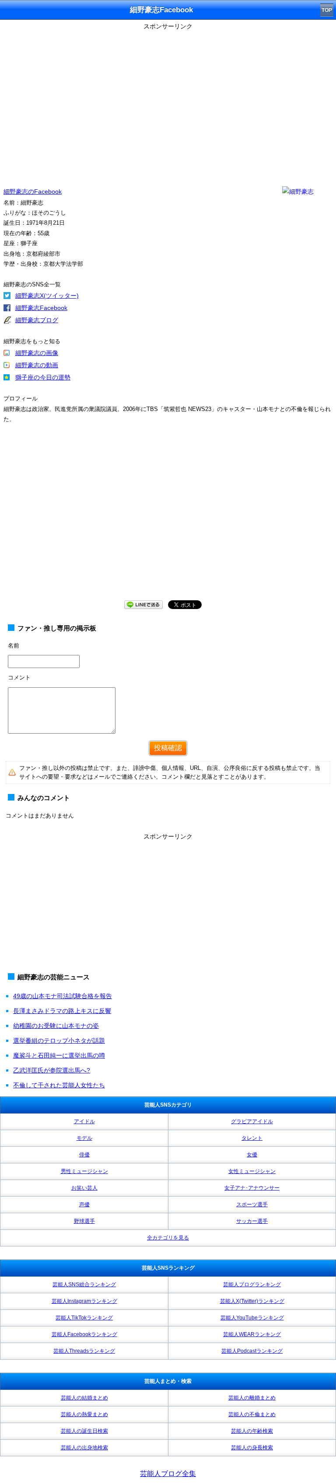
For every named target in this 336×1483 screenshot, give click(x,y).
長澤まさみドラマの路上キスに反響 (62, 1010)
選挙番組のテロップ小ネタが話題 (59, 1040)
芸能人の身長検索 (252, 1448)
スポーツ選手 (252, 1204)
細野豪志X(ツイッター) (47, 295)
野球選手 (84, 1221)
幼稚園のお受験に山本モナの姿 (56, 1025)
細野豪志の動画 (36, 365)
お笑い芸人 (84, 1188)
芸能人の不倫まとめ (252, 1414)
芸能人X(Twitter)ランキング (252, 1301)
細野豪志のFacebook (33, 191)
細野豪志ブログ (36, 320)
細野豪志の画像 (36, 352)
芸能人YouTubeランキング (252, 1318)
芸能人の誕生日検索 (84, 1431)
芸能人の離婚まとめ (252, 1398)
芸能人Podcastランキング (252, 1351)
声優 (84, 1204)
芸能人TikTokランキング (84, 1318)
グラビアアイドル (252, 1121)
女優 (252, 1155)
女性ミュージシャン (252, 1171)
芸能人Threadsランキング (84, 1351)
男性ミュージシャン (84, 1171)
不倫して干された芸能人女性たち (59, 1085)
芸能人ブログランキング (252, 1284)
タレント (252, 1138)
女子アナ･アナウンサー (252, 1188)
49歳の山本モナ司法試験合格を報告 (62, 995)
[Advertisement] (168, 904)
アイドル (84, 1121)
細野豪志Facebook (41, 307)
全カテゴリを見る (168, 1238)
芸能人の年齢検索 (252, 1431)
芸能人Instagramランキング (84, 1301)
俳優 (84, 1155)
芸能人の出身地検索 (84, 1448)
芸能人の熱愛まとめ (84, 1414)
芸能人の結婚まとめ (84, 1398)
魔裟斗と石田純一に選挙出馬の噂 (59, 1055)
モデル (84, 1138)
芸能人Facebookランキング (84, 1334)
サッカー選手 (252, 1221)
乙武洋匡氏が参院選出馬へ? (51, 1070)
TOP (327, 10)
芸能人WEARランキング (252, 1334)
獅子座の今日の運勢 (42, 377)
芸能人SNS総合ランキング (84, 1284)
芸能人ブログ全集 (168, 1473)
